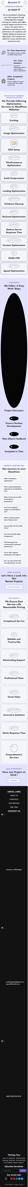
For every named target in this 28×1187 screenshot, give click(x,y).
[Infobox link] (11, 870)
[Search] (25, 2)
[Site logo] (14, 2)
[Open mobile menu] (2, 2)
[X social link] (9, 1179)
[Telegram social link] (22, 1179)
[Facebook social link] (6, 1179)
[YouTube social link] (14, 1179)
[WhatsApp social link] (19, 1179)
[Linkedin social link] (17, 1179)
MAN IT (11, 1184)
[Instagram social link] (11, 1179)
